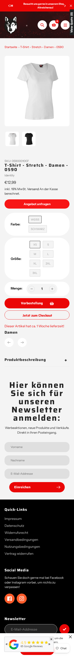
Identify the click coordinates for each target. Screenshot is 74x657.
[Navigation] (65, 25)
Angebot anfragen (37, 204)
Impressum (13, 519)
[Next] (65, 6)
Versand (33, 189)
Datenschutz (14, 526)
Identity (9, 175)
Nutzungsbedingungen (22, 546)
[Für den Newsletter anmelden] (64, 629)
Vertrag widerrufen (19, 553)
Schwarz (38, 229)
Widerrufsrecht (16, 533)
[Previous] (9, 6)
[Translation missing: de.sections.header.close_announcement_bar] (71, 6)
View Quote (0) (71, 22)
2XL (48, 263)
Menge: (16, 288)
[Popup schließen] (70, 636)
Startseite (11, 47)
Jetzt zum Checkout (37, 315)
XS (35, 244)
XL (35, 263)
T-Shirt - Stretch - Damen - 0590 (42, 47)
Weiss (35, 219)
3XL (34, 273)
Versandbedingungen (21, 540)
